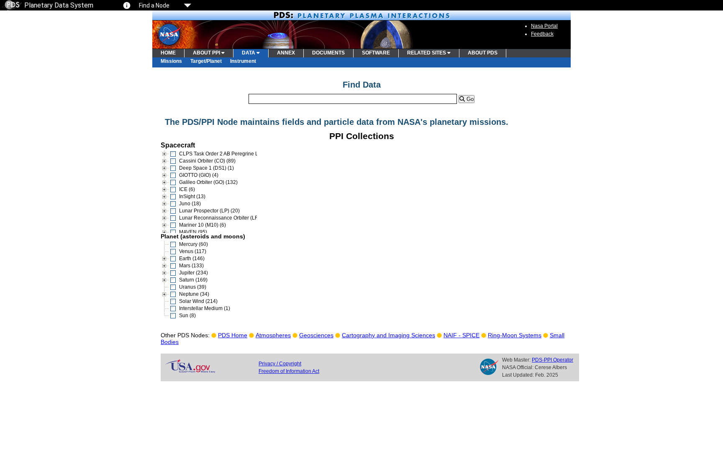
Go (469, 99)
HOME (168, 53)
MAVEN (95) (193, 232)
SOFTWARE (376, 53)
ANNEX (286, 53)
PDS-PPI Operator (552, 360)
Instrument (243, 61)
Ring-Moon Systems (514, 335)
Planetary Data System (58, 5)
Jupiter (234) (193, 273)
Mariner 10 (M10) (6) (202, 225)
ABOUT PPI (207, 53)
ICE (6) (187, 189)
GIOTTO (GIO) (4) (198, 175)
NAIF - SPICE (461, 335)
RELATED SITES (427, 53)
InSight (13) (192, 196)
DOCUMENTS (328, 53)
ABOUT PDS (482, 53)
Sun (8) (187, 315)
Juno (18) (190, 204)
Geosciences (316, 335)
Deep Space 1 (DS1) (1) (206, 168)
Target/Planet (206, 61)
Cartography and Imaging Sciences (388, 335)
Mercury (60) (193, 244)
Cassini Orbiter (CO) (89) (207, 161)
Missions (171, 61)
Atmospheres (273, 335)
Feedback (542, 34)
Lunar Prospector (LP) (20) (209, 211)
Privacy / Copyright (280, 364)
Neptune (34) (194, 294)
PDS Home (232, 335)
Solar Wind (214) (198, 301)
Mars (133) (191, 266)
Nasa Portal (544, 26)
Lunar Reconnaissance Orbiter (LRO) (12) (226, 218)
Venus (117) (192, 251)
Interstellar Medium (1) (204, 308)
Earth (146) (192, 258)
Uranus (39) (192, 287)
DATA (249, 53)
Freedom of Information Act (289, 371)
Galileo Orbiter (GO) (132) (208, 182)
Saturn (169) (193, 280)
